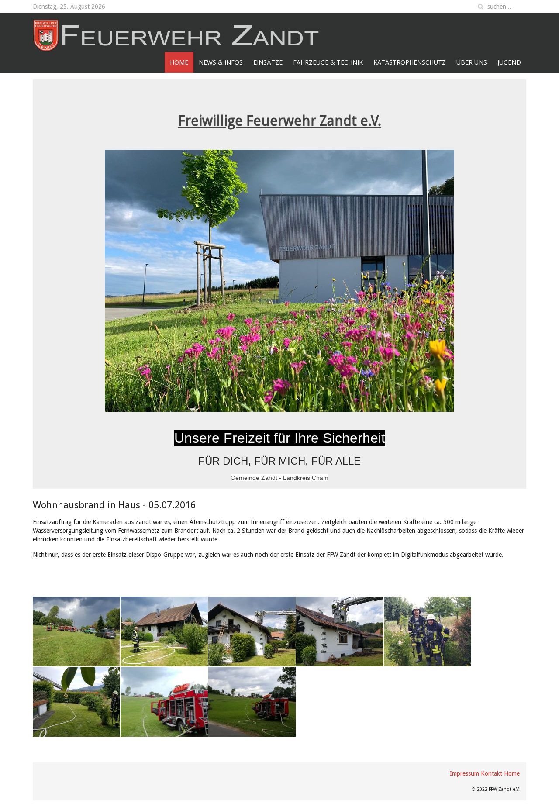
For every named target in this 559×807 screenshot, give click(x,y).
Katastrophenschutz (409, 62)
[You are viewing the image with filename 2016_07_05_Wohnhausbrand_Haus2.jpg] (164, 631)
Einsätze (268, 62)
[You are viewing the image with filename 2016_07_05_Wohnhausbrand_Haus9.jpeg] (252, 702)
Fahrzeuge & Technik (328, 62)
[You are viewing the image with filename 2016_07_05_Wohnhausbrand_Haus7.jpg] (76, 702)
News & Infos (221, 62)
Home (179, 62)
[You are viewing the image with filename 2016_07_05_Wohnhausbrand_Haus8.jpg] (164, 702)
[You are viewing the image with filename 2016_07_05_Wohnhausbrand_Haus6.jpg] (427, 631)
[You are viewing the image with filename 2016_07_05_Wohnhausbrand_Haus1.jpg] (76, 631)
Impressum (464, 773)
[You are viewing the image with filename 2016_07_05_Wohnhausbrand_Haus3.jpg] (252, 631)
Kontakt (491, 773)
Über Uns (471, 62)
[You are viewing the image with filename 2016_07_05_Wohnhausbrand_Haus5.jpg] (339, 631)
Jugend (509, 62)
